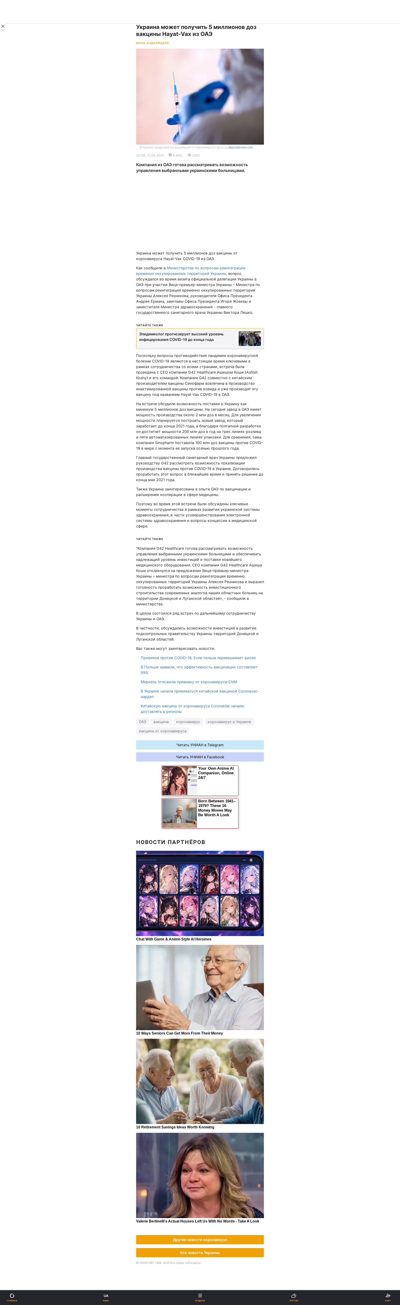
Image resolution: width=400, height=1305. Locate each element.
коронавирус (188, 721)
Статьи (209, 317)
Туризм (209, 293)
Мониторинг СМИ (27, 394)
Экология (16, 188)
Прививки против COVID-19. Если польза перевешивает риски (198, 657)
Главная (15, 152)
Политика (211, 164)
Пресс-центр (214, 394)
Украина (15, 164)
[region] (200, 212)
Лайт (207, 269)
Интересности (20, 305)
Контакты (16, 353)
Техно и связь (20, 269)
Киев (16, 219)
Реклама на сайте (27, 384)
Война (208, 152)
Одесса (19, 239)
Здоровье (16, 293)
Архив (13, 341)
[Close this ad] (3, 26)
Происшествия (216, 281)
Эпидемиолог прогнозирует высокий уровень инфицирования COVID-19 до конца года (181, 337)
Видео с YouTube (23, 317)
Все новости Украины (200, 1252)
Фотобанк (211, 384)
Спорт (13, 256)
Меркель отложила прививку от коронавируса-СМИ (189, 681)
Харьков (210, 229)
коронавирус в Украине (229, 721)
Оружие (15, 281)
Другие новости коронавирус (200, 1239)
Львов (208, 219)
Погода (209, 305)
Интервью (16, 329)
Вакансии (211, 341)
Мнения (210, 329)
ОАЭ (142, 721)
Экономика (17, 176)
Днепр (17, 229)
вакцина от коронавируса (163, 731)
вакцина (161, 721)
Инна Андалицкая (152, 43)
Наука (208, 256)
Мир (206, 176)
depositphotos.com (240, 147)
